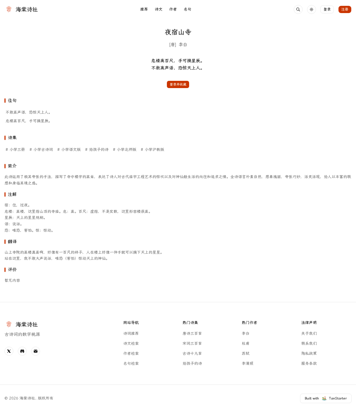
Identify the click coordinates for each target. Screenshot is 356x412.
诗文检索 (131, 343)
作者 (173, 9)
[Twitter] (8, 351)
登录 (327, 9)
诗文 (158, 9)
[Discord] (22, 351)
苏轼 (245, 353)
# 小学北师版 (124, 149)
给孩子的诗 (192, 363)
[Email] (35, 351)
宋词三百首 (192, 343)
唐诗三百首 (192, 333)
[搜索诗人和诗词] (298, 9)
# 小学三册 (15, 149)
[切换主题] (311, 9)
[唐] (172, 44)
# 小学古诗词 (41, 149)
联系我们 (309, 343)
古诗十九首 (192, 353)
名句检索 (131, 363)
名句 (187, 9)
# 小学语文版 (69, 149)
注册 (344, 9)
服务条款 (309, 363)
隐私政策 (309, 353)
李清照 (247, 363)
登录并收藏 (178, 84)
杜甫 (245, 343)
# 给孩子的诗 (96, 149)
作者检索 (131, 353)
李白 (183, 44)
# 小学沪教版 (152, 149)
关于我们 (309, 333)
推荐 (144, 9)
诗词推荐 (131, 333)
